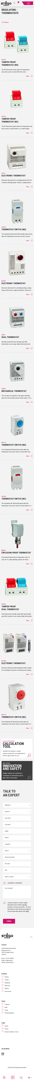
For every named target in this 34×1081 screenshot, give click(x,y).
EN (29, 1078)
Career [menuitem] (6, 1010)
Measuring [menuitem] (7, 985)
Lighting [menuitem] (7, 988)
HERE (27, 911)
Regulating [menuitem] (7, 982)
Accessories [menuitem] (8, 991)
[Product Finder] (4, 1077)
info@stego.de (9, 960)
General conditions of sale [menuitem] (11, 1032)
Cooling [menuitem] (7, 980)
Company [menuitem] (7, 1004)
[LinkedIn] (2, 1054)
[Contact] (21, 1077)
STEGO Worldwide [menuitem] (9, 1013)
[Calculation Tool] (12, 1077)
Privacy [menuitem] (6, 1029)
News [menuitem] (6, 1007)
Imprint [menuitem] (6, 1026)
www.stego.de (10, 962)
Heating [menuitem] (7, 977)
